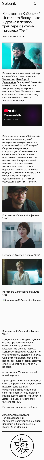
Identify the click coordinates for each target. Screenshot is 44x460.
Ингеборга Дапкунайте (15, 421)
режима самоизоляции (15, 388)
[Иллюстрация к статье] (22, 55)
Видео (5, 427)
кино (32, 424)
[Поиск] (34, 3)
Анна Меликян (19, 427)
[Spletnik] (9, 3)
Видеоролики (16, 418)
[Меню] (40, 3)
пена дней (35, 421)
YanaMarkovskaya (19, 415)
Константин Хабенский (15, 424)
